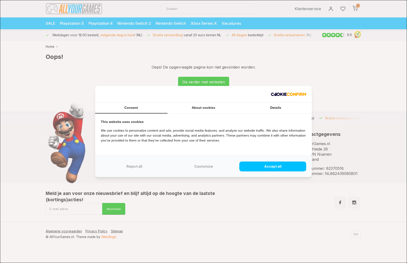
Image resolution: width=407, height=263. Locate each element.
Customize (203, 166)
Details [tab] (275, 107)
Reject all (134, 166)
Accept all (272, 166)
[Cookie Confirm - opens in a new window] (288, 94)
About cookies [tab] (203, 107)
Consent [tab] (131, 107)
